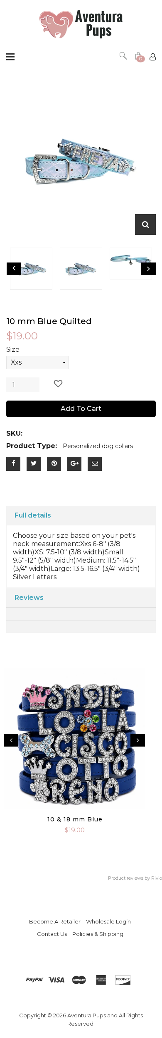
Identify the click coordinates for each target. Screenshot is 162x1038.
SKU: (14, 433)
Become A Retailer (55, 921)
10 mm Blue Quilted (49, 321)
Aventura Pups (86, 1015)
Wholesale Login (108, 921)
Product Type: (31, 446)
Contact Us (52, 934)
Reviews (29, 597)
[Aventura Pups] (81, 24)
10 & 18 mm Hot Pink (75, 819)
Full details (33, 515)
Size (13, 349)
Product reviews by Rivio (135, 878)
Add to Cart (81, 409)
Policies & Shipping (97, 934)
